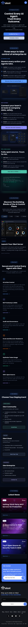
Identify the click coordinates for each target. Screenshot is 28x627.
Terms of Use (10, 623)
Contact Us (14, 479)
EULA (14, 623)
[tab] (4, 216)
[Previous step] (3, 228)
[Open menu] (25, 2)
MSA (26, 623)
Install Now (14, 427)
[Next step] (25, 228)
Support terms (19, 623)
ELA (23, 623)
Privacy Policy (4, 623)
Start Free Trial (14, 454)
